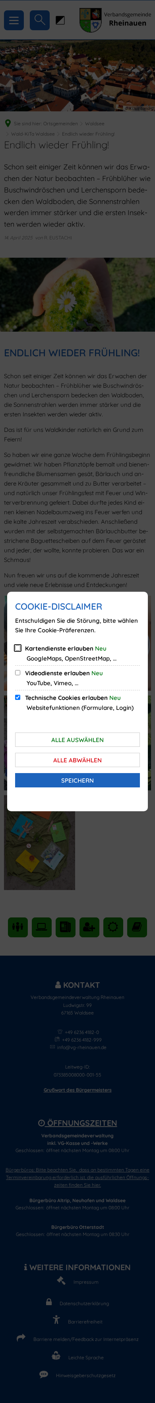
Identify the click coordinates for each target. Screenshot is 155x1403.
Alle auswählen (77, 740)
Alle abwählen (77, 760)
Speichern (77, 780)
